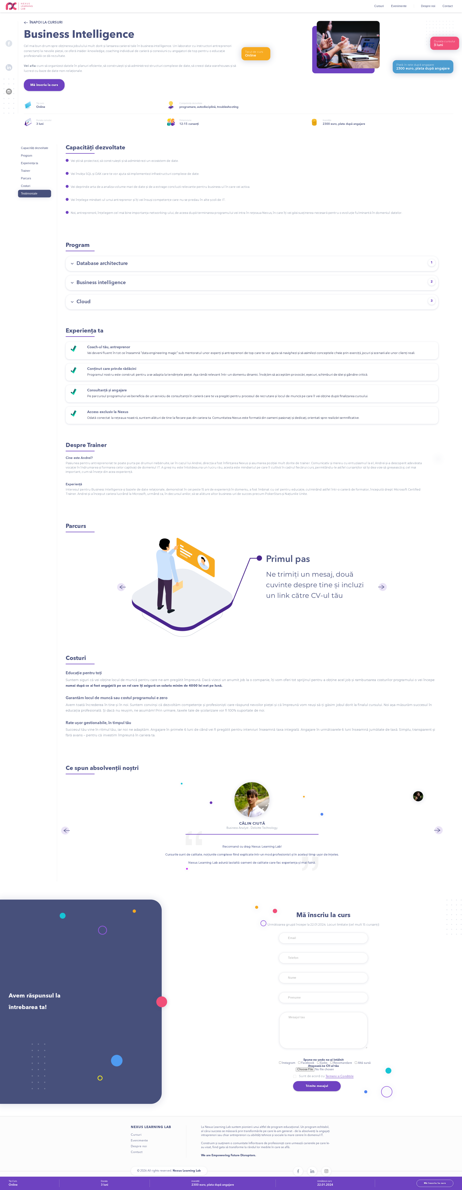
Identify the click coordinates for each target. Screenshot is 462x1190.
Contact (448, 6)
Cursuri (379, 6)
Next (382, 587)
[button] (252, 264)
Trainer (25, 170)
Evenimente (399, 6)
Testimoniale (29, 193)
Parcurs (26, 178)
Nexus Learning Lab (19, 6)
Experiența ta (29, 163)
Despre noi (428, 6)
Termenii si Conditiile (340, 1076)
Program (26, 155)
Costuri (25, 185)
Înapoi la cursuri (46, 22)
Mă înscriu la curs (44, 85)
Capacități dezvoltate (34, 148)
